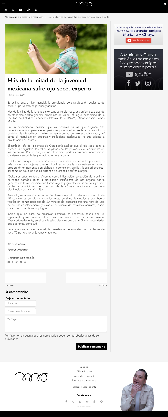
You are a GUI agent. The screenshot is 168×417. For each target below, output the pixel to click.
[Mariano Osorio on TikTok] (28, 10)
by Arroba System (84, 406)
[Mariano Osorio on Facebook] (66, 402)
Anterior (103, 285)
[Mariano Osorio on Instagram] (5, 10)
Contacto (84, 367)
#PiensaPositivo (84, 371)
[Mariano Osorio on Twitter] (12, 10)
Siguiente (9, 285)
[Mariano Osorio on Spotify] (36, 10)
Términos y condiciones (84, 380)
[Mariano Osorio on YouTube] (20, 10)
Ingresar (76, 387)
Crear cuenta (89, 387)
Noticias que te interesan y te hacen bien (24, 17)
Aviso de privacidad (84, 376)
